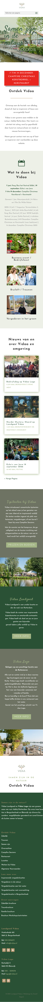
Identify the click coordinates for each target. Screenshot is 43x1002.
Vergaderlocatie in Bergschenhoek (14, 894)
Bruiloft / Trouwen (21, 290)
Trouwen (4, 840)
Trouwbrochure (7, 907)
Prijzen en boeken (21, 545)
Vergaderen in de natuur (11, 882)
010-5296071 (10, 940)
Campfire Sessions (8, 852)
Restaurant (5, 856)
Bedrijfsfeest (21, 384)
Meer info (21, 636)
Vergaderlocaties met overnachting (15, 890)
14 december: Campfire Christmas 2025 (21, 225)
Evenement (21, 430)
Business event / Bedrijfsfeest (21, 259)
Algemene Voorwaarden (10, 869)
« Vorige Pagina (10, 479)
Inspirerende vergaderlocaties (13, 878)
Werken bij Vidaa (8, 865)
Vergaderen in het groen (21, 319)
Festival (19, 469)
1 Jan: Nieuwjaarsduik (21, 199)
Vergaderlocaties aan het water (13, 886)
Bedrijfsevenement (23, 427)
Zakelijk (4, 836)
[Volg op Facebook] (4, 950)
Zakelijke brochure (8, 903)
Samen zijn (5, 844)
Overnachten (6, 848)
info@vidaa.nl (11, 943)
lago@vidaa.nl (11, 974)
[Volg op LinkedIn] (13, 950)
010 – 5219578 (10, 971)
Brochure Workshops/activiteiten (14, 915)
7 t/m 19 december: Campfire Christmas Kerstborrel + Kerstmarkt (21, 78)
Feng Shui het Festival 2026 (20, 185)
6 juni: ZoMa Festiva (20, 216)
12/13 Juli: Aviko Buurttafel (22, 210)
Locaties (4, 861)
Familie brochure (7, 911)
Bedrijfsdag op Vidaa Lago (21, 382)
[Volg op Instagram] (8, 950)
